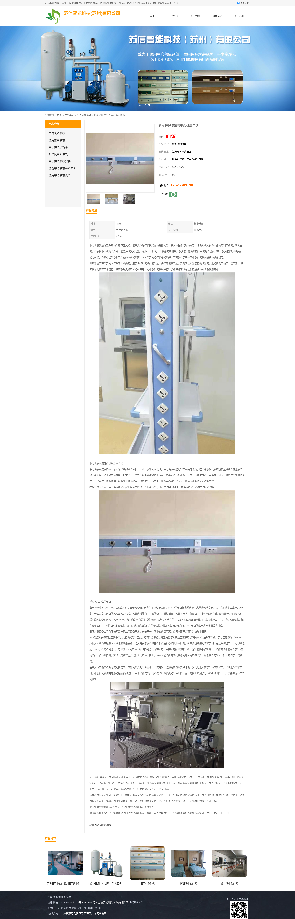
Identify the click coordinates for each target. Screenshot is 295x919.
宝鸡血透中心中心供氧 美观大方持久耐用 (232, 883)
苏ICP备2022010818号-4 (85, 902)
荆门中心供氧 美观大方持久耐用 (188, 883)
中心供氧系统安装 (60, 161)
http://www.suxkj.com (100, 825)
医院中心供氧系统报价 (62, 168)
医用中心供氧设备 (60, 175)
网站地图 (101, 913)
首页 (152, 16)
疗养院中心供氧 (147, 883)
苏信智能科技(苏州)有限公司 (113, 902)
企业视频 (196, 16)
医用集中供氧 (57, 140)
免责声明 (78, 913)
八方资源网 (67, 913)
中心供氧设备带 (58, 147)
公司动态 (217, 16)
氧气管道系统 (84, 115)
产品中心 (174, 16)
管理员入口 (90, 913)
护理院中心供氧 (58, 154)
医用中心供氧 (65, 883)
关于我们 (239, 16)
